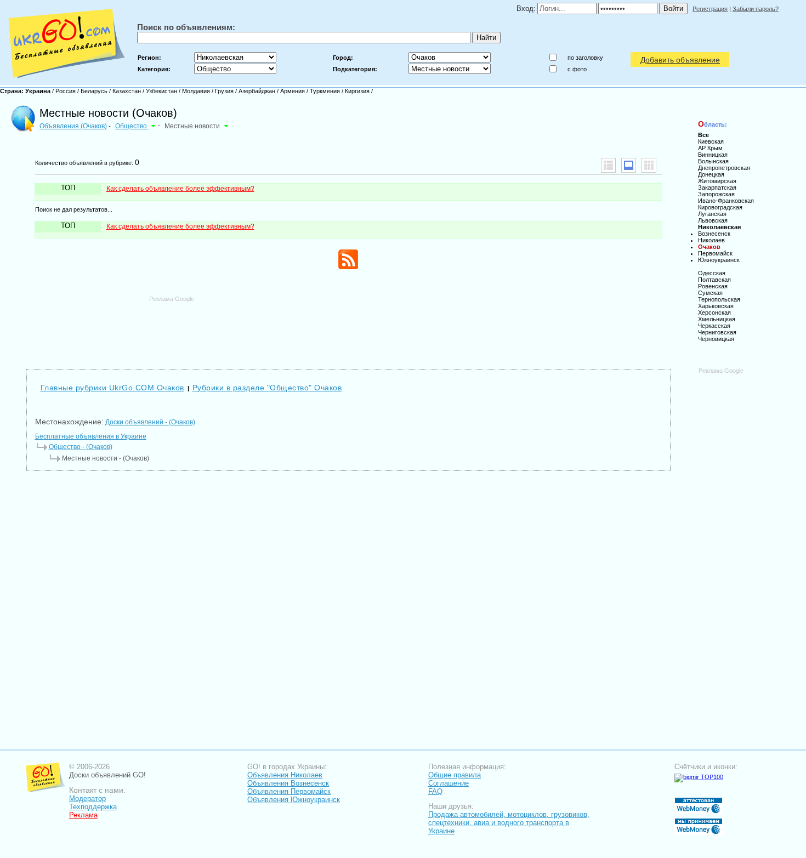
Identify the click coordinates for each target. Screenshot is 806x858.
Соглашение (448, 783)
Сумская (710, 292)
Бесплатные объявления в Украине (90, 436)
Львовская (713, 220)
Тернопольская (719, 299)
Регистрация (710, 8)
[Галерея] (649, 165)
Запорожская (716, 194)
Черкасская (714, 325)
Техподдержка (93, 807)
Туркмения (325, 91)
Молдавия (196, 91)
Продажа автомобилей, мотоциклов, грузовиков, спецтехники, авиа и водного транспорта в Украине (508, 822)
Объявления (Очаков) (73, 126)
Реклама (83, 815)
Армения (292, 91)
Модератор (87, 798)
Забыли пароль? (756, 8)
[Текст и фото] (628, 165)
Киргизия (357, 91)
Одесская (711, 273)
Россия (65, 91)
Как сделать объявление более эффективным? (180, 188)
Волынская (713, 161)
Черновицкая (716, 339)
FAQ (435, 791)
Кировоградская (720, 207)
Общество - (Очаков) (80, 447)
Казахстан (127, 91)
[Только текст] (608, 165)
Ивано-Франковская (726, 200)
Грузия (224, 91)
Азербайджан (257, 91)
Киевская (711, 141)
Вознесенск (714, 233)
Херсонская (714, 312)
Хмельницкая (716, 319)
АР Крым (710, 148)
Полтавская (714, 279)
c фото (577, 69)
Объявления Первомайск (289, 791)
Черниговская (717, 332)
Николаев (711, 240)
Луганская (712, 214)
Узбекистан (161, 91)
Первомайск (715, 253)
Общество (132, 126)
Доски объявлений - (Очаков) (150, 422)
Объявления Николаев (284, 775)
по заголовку (585, 57)
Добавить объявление (680, 59)
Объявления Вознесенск (288, 783)
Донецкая (711, 174)
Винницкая (713, 154)
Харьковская (716, 306)
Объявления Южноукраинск (293, 800)
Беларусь (94, 91)
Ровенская (713, 286)
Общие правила (454, 775)
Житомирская (717, 181)
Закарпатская (717, 187)
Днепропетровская (724, 167)
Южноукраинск (719, 260)
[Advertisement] (348, 327)
